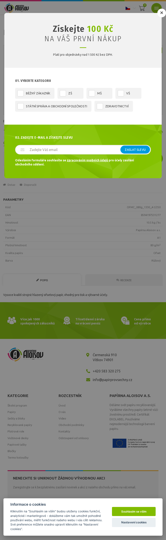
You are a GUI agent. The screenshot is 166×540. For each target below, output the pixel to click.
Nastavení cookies (134, 522)
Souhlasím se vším (134, 511)
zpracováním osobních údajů (87, 160)
